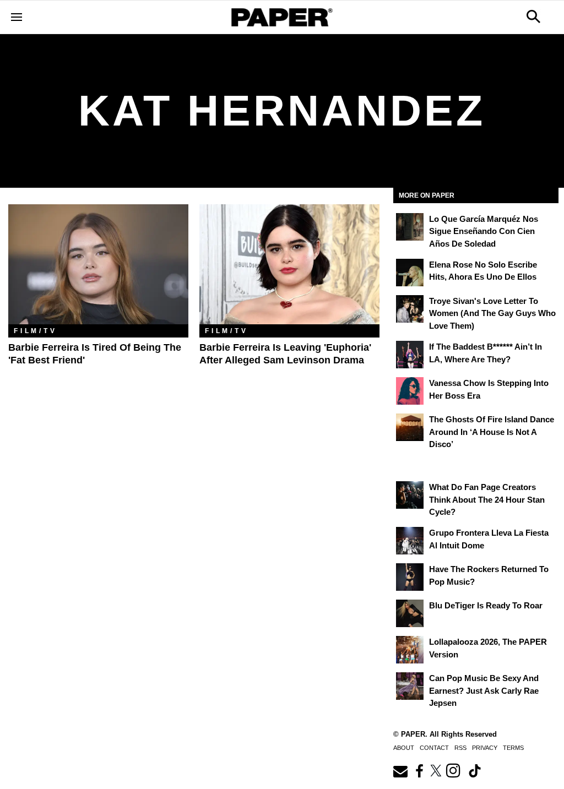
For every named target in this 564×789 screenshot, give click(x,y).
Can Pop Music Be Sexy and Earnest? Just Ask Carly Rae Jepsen (484, 690)
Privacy (484, 747)
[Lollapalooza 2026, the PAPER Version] (410, 649)
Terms (513, 747)
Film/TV (35, 331)
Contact (434, 747)
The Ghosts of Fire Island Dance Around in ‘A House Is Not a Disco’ (491, 432)
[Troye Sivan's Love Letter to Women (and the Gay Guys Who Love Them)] (410, 309)
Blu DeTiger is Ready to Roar (486, 605)
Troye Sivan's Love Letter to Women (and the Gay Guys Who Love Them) (492, 313)
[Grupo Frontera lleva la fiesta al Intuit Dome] (410, 540)
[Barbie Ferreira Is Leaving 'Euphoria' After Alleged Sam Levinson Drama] (289, 264)
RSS (460, 747)
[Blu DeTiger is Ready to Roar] (410, 613)
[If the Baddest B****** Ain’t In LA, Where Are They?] (410, 354)
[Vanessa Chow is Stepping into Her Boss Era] (410, 391)
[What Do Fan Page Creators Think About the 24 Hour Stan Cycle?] (410, 495)
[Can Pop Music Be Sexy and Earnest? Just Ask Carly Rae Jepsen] (410, 686)
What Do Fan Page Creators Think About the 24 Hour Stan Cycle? (487, 499)
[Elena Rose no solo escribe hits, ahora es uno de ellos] (410, 272)
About (403, 747)
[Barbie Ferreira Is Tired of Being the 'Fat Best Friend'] (98, 264)
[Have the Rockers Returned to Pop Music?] (410, 577)
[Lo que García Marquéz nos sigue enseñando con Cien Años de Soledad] (410, 227)
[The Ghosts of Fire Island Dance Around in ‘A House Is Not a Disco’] (410, 427)
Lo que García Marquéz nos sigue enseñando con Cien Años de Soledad (483, 231)
